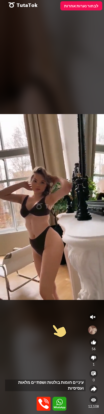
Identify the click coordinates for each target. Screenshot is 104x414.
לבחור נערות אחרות (81, 6)
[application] (52, 207)
